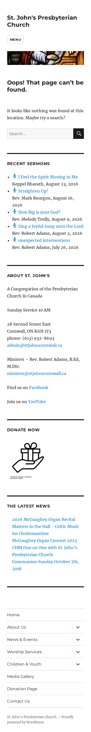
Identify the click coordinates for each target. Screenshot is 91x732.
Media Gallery (20, 676)
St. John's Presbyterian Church (32, 717)
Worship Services (24, 651)
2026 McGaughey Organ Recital (43, 519)
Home (13, 614)
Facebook (38, 387)
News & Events (22, 639)
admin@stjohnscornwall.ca (34, 345)
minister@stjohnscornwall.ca (36, 373)
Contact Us (18, 701)
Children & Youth (24, 664)
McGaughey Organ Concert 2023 (44, 540)
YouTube (37, 401)
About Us (16, 627)
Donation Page (22, 688)
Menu (15, 39)
